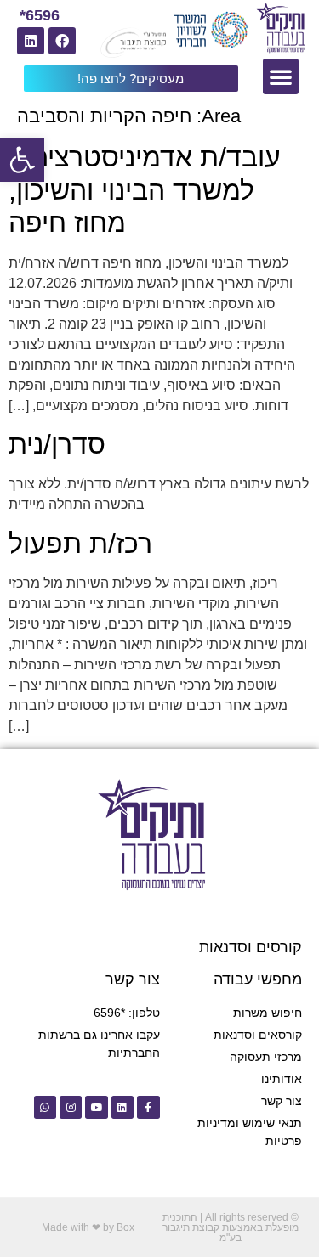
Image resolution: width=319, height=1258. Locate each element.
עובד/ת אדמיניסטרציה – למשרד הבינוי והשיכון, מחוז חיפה (145, 190)
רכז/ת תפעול (80, 543)
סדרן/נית (57, 444)
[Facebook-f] (148, 1107)
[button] (22, 160)
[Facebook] (62, 40)
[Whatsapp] (45, 1107)
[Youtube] (96, 1107)
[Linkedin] (30, 40)
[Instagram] (71, 1107)
